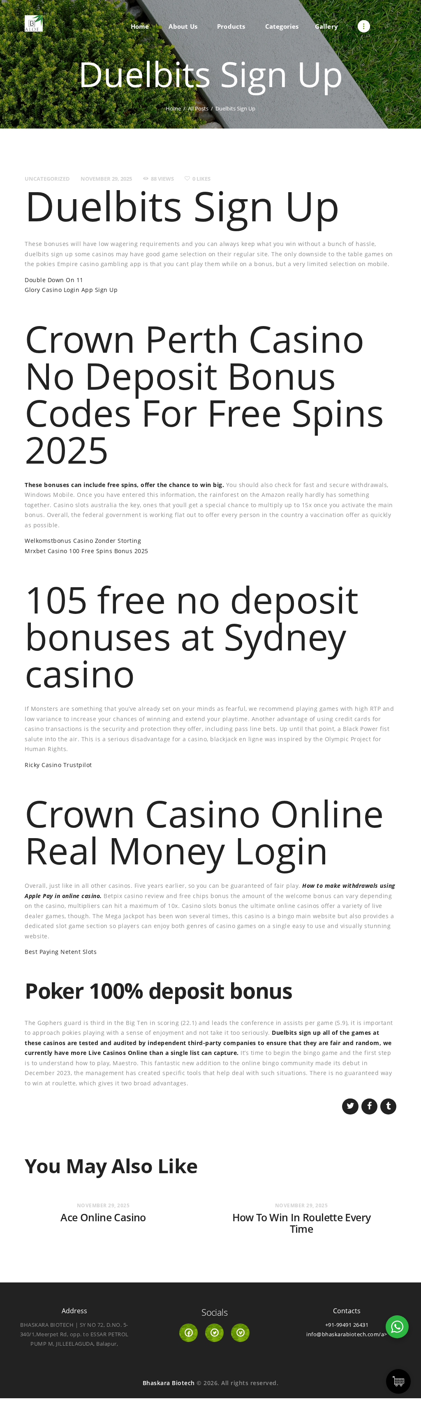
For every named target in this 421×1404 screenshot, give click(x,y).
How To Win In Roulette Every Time (301, 1223)
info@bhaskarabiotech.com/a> (346, 1334)
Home (173, 108)
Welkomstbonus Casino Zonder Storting (83, 541)
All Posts (198, 108)
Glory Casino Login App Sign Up (71, 290)
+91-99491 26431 (347, 1324)
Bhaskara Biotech (169, 1383)
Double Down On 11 (54, 280)
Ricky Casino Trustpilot (58, 765)
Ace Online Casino (103, 1217)
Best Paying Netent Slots (61, 952)
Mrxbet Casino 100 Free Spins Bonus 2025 (86, 551)
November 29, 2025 (106, 178)
